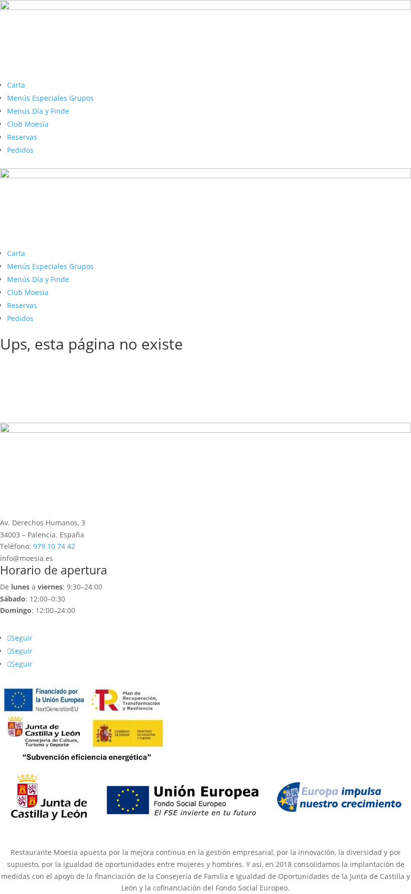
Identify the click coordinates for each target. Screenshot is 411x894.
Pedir (23, 397)
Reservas (22, 137)
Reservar (31, 414)
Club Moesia (28, 124)
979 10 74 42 (54, 546)
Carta (16, 85)
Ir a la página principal (62, 380)
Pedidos (20, 150)
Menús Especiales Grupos (50, 98)
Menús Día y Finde (38, 111)
